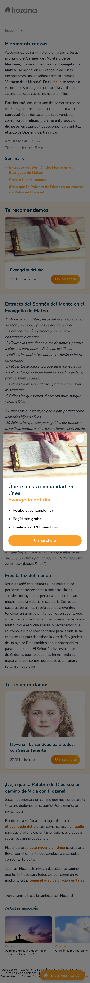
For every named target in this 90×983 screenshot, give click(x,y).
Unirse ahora (45, 540)
